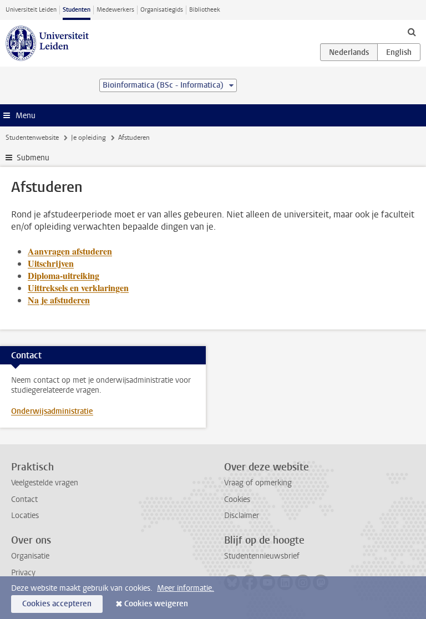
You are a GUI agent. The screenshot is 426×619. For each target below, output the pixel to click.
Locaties (25, 515)
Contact (24, 499)
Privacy (23, 572)
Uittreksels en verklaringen (78, 287)
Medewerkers (115, 10)
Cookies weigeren (156, 603)
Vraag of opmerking (258, 483)
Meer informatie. (185, 588)
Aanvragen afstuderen (70, 251)
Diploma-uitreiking (63, 275)
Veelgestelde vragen (44, 483)
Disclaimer (241, 515)
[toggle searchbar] (411, 31)
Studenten (76, 10)
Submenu (33, 158)
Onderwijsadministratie (52, 411)
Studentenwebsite (32, 137)
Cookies (237, 499)
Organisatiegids (161, 10)
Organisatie (30, 556)
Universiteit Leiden (31, 10)
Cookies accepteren (57, 603)
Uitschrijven (51, 263)
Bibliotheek (204, 10)
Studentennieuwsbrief (262, 556)
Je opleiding (88, 137)
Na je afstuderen (59, 299)
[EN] (398, 52)
